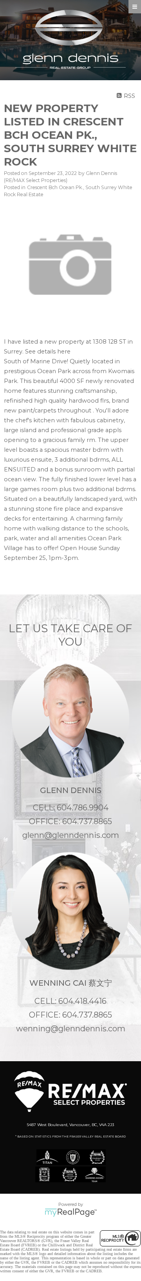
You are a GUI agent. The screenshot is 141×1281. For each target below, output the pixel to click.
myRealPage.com (70, 1212)
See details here (47, 351)
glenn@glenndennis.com (70, 835)
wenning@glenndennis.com (70, 1028)
